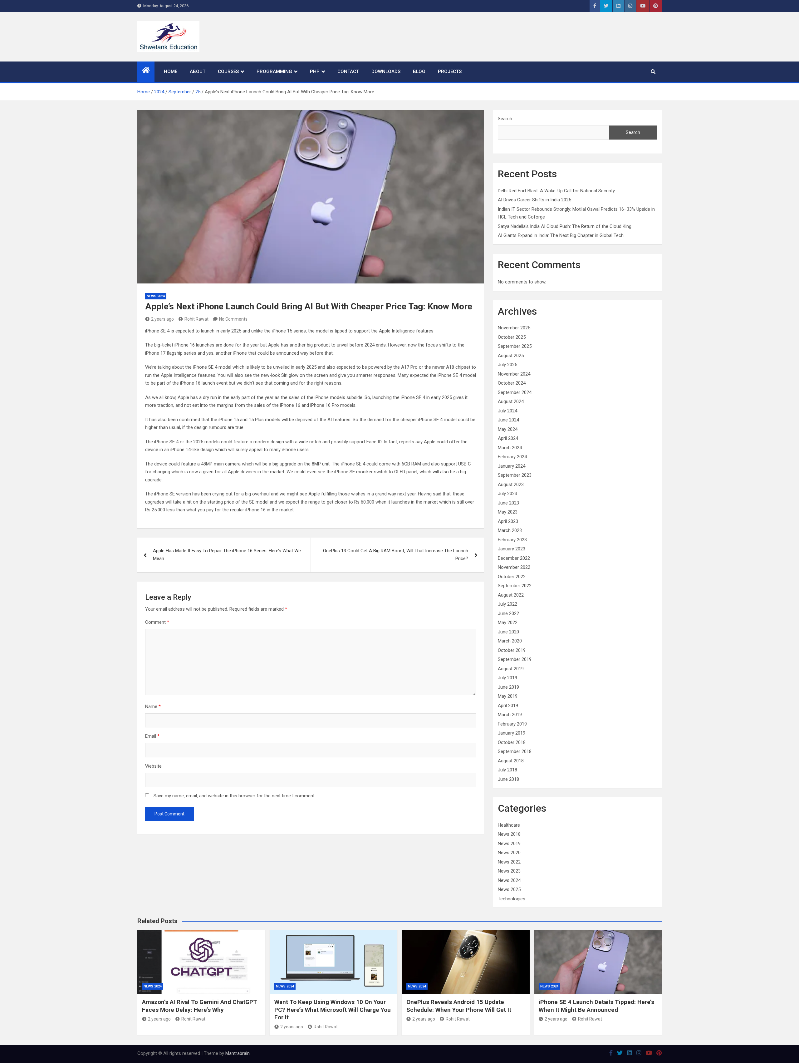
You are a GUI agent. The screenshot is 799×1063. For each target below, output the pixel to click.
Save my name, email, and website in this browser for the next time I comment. (235, 796)
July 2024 (507, 411)
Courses (228, 71)
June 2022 (508, 613)
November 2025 (514, 328)
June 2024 (508, 420)
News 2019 (509, 843)
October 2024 (512, 383)
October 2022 (512, 576)
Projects (450, 71)
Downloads (385, 71)
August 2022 (511, 595)
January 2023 (511, 549)
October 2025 (512, 337)
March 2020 (510, 641)
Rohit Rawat (196, 319)
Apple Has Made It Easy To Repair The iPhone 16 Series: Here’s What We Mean (227, 555)
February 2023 (512, 540)
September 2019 (515, 659)
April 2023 (508, 521)
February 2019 (512, 724)
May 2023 (507, 512)
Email (152, 736)
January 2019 (511, 733)
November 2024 (514, 374)
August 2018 (511, 761)
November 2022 (514, 567)
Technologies (511, 899)
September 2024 (515, 392)
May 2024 (507, 429)
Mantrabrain (237, 1053)
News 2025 (509, 889)
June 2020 (508, 632)
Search (505, 118)
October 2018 (512, 742)
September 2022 (515, 585)
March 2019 (510, 714)
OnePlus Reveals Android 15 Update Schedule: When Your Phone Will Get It (458, 1005)
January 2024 (511, 466)
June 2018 (508, 779)
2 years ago (162, 319)
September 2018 (515, 751)
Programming (274, 71)
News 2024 (156, 296)
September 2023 (515, 475)
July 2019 (507, 678)
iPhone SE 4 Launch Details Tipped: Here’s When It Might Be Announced (596, 1005)
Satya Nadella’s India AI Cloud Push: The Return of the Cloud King (564, 226)
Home (170, 71)
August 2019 (511, 669)
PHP (315, 71)
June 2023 (508, 503)
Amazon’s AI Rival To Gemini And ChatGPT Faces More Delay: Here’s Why (199, 1005)
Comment (157, 622)
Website (153, 766)
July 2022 (507, 604)
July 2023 (507, 493)
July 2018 (507, 770)
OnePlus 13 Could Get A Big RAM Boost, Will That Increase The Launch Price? (395, 555)
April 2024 (508, 438)
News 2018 (509, 834)
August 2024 (511, 401)
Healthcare (509, 825)
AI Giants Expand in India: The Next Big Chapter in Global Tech (561, 235)
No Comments (233, 319)
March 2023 (510, 530)
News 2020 (509, 852)
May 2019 (507, 696)
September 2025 (515, 346)
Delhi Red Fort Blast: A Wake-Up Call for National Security (556, 191)
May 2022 (507, 622)
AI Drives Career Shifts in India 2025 (534, 200)
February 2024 (512, 457)
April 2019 (508, 705)
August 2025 (511, 355)
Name (153, 706)
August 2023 (511, 484)
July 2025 (507, 364)
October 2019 (512, 650)
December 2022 (514, 558)
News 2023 (509, 871)
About (197, 71)
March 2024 (510, 447)
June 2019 (508, 687)
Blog (419, 71)
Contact (348, 71)
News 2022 (509, 862)
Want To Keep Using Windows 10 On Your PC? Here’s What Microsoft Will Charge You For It (332, 1009)
